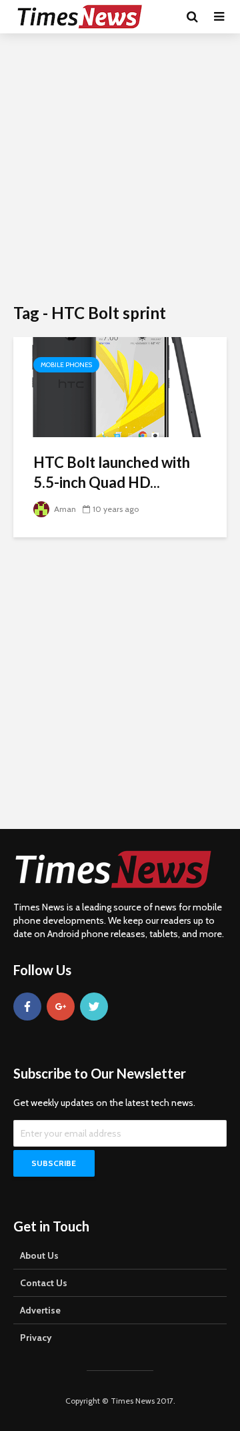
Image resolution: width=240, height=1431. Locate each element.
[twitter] (94, 1006)
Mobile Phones (66, 364)
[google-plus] (61, 1006)
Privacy (36, 1338)
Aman (64, 509)
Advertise (40, 1310)
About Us (39, 1255)
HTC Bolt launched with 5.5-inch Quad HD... (111, 472)
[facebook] (27, 1006)
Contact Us (43, 1283)
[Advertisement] (120, 167)
